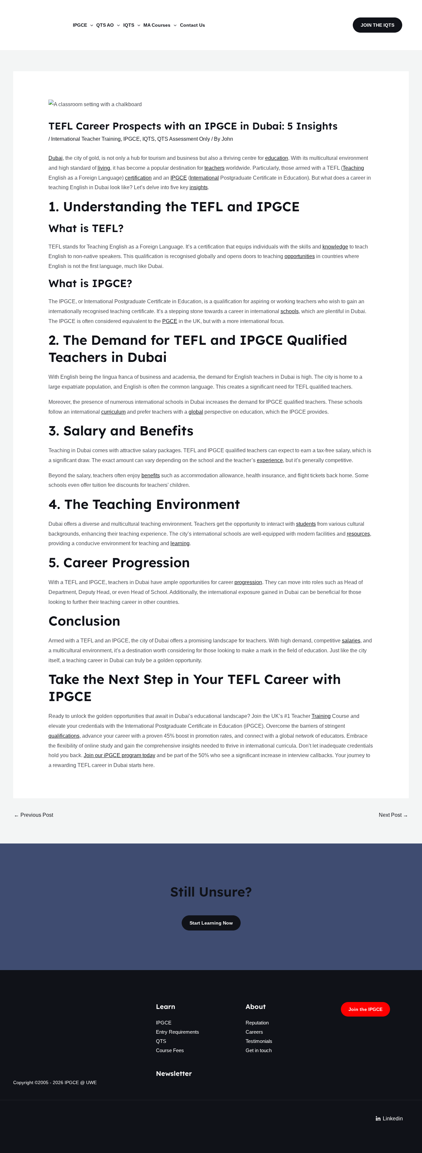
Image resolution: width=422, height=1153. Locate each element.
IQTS (148, 139)
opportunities (300, 256)
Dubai (55, 158)
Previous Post (33, 815)
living (104, 168)
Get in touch (259, 1050)
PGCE (169, 321)
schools (290, 311)
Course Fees (170, 1050)
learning (180, 543)
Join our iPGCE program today (119, 755)
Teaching (353, 168)
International (204, 178)
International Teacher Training (86, 139)
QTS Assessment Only (183, 139)
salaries (351, 640)
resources (358, 534)
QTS (161, 1041)
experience (270, 460)
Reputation (257, 1022)
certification (138, 178)
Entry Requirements (177, 1032)
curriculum (113, 412)
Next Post (393, 815)
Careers (254, 1032)
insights (199, 187)
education (276, 158)
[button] (90, 25)
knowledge (335, 247)
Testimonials (259, 1041)
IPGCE (131, 139)
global (196, 412)
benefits (150, 475)
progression (248, 582)
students (306, 524)
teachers (214, 168)
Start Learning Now (211, 923)
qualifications (63, 736)
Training (321, 716)
